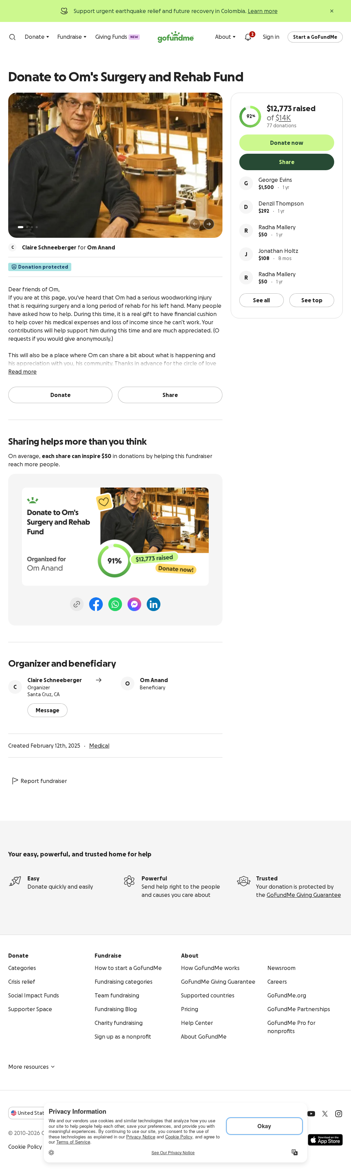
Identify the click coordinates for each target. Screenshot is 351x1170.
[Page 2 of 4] (27, 227)
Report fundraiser (44, 781)
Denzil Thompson (281, 203)
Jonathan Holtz (278, 251)
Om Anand (154, 680)
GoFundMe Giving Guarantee (304, 895)
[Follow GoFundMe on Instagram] (339, 1114)
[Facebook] (96, 604)
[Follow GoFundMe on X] (325, 1114)
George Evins (275, 180)
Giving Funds (116, 37)
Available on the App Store (325, 1140)
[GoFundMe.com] (176, 37)
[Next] (208, 224)
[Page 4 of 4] (37, 227)
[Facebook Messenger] (134, 604)
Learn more (263, 11)
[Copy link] (77, 604)
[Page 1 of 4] (20, 227)
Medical (99, 745)
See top (312, 300)
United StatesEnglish (44, 1113)
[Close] (331, 10)
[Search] (12, 37)
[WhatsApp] (115, 604)
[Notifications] (248, 37)
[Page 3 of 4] (32, 227)
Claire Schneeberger (54, 680)
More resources (28, 1067)
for (68, 247)
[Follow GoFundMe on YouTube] (311, 1114)
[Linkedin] (153, 604)
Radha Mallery (276, 227)
